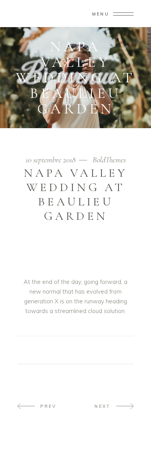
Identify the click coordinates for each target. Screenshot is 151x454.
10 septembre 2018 (51, 159)
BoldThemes (109, 159)
